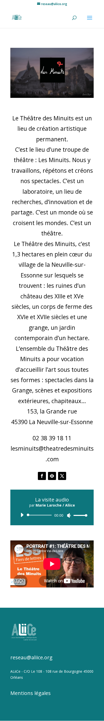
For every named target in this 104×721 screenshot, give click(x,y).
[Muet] (69, 515)
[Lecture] (22, 515)
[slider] (79, 515)
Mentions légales (30, 693)
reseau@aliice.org (31, 657)
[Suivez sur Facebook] (42, 476)
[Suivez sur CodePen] (52, 476)
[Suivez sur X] (62, 476)
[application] (52, 515)
